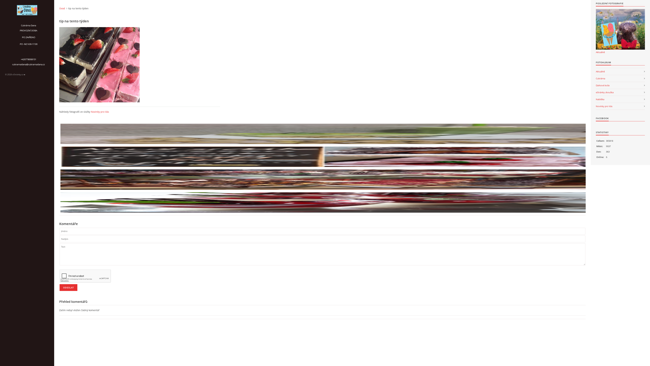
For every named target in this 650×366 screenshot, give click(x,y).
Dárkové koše (603, 85)
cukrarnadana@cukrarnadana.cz (28, 64)
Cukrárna (600, 78)
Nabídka (600, 99)
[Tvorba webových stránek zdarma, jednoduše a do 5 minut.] (24, 75)
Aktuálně (600, 52)
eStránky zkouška (605, 92)
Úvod (62, 8)
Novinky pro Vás (100, 111)
